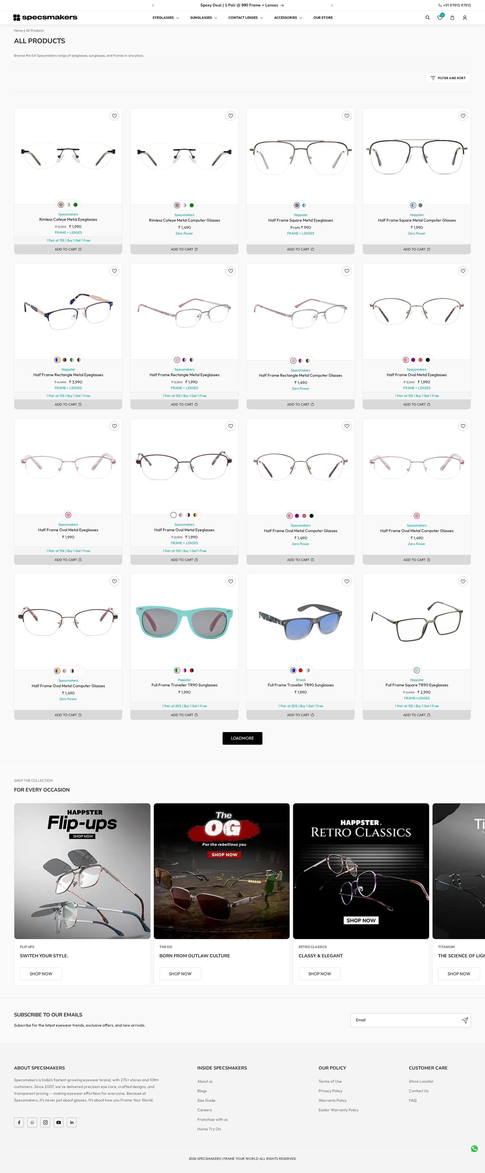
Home (18, 30)
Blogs (202, 1090)
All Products (35, 30)
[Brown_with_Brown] (61, 205)
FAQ (413, 1100)
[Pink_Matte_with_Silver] (177, 360)
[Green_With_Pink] (177, 670)
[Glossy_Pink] (68, 515)
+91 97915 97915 (457, 5)
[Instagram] (45, 1122)
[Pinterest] (72, 1122)
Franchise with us (212, 1119)
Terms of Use (330, 1081)
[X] (32, 1122)
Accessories (285, 17)
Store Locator (421, 1081)
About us (204, 1081)
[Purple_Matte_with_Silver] (184, 360)
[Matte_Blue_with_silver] (304, 205)
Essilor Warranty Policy (339, 1109)
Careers (204, 1109)
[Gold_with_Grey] (68, 205)
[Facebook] (19, 1122)
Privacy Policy (330, 1090)
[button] (162, 17)
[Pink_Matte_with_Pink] (406, 360)
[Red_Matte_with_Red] (420, 360)
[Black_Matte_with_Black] (427, 360)
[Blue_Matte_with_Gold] (57, 360)
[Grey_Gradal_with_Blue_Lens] (293, 670)
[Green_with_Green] (75, 205)
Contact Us (419, 1090)
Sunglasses (201, 17)
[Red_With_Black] (191, 670)
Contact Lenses (243, 17)
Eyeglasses (163, 17)
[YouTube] (58, 1122)
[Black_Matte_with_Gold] (79, 360)
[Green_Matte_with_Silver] (72, 360)
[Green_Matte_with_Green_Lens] (308, 670)
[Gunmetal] (297, 205)
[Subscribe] (465, 1020)
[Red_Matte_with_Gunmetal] (64, 360)
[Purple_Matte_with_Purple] (413, 360)
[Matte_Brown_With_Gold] (195, 515)
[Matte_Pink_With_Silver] (181, 515)
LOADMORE (242, 738)
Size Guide (206, 1100)
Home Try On (209, 1128)
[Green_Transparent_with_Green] (417, 670)
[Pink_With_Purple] (184, 670)
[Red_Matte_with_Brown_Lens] (300, 670)
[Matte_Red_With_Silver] (173, 515)
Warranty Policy (333, 1100)
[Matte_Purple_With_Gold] (188, 515)
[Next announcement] (332, 5)
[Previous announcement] (153, 5)
